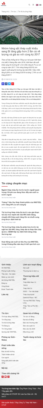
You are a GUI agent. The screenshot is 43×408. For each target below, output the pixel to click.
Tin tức (13, 11)
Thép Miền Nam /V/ (29, 282)
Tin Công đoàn (7, 329)
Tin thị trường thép (25, 11)
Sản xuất (26, 268)
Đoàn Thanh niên (7, 289)
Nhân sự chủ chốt (8, 277)
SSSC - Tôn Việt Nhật (30, 291)
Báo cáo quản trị (29, 326)
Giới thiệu (6, 264)
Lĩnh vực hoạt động (32, 264)
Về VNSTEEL (6, 268)
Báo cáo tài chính (29, 329)
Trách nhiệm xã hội (8, 354)
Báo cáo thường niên (30, 323)
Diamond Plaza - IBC (30, 297)
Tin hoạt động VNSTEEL (10, 316)
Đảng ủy (4, 283)
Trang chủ (5, 11)
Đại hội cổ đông (28, 320)
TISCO (25, 285)
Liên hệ (5, 294)
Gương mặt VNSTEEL (9, 332)
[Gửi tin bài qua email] (12, 83)
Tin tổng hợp (6, 320)
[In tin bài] (3, 83)
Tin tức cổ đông (28, 316)
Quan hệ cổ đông (31, 313)
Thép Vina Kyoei (28, 294)
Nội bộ (4, 368)
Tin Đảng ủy (6, 326)
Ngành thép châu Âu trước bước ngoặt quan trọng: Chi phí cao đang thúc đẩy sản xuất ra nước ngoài (20, 192)
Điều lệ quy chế (28, 332)
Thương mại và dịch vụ (31, 271)
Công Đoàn (5, 286)
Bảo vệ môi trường (8, 351)
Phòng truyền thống (8, 271)
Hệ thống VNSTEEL (8, 280)
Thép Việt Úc (27, 288)
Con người (5, 357)
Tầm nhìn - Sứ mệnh (8, 274)
